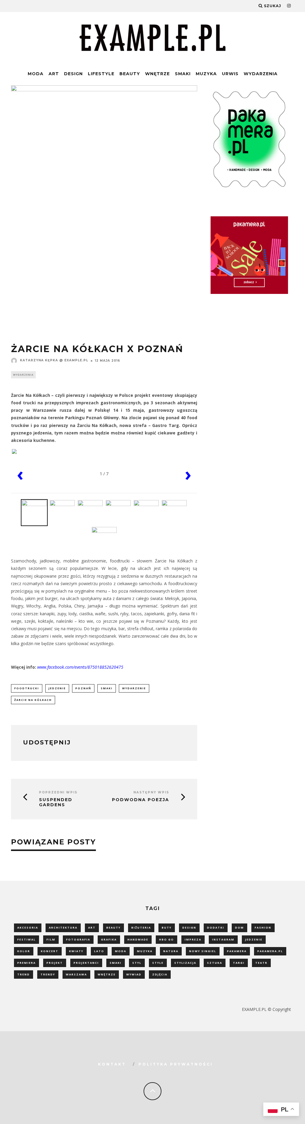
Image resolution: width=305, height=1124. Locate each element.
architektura (63, 927)
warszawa (76, 974)
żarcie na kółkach (33, 700)
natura (170, 951)
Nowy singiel (202, 951)
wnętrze (107, 974)
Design (73, 73)
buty (167, 927)
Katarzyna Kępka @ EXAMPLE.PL (54, 360)
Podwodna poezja (140, 799)
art (92, 927)
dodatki (215, 927)
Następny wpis (151, 792)
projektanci (86, 963)
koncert (49, 951)
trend (23, 974)
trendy (48, 974)
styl (136, 963)
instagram (223, 939)
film (50, 939)
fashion (263, 927)
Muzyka (206, 73)
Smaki (183, 73)
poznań (83, 688)
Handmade (137, 939)
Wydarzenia (261, 73)
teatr (261, 963)
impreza (193, 939)
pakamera (237, 951)
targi (239, 963)
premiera (26, 963)
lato (99, 951)
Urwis (230, 73)
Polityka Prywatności (176, 1064)
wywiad (133, 974)
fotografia (78, 939)
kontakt (112, 1064)
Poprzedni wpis (58, 792)
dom (239, 927)
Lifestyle (101, 73)
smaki (107, 688)
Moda (35, 73)
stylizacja (185, 963)
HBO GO (166, 939)
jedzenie (57, 688)
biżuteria (141, 927)
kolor (23, 951)
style (158, 963)
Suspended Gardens (55, 802)
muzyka (144, 951)
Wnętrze (157, 73)
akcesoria (27, 927)
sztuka (214, 963)
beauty (113, 927)
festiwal (26, 939)
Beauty (129, 73)
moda (120, 951)
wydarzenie (134, 688)
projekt (54, 963)
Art (54, 73)
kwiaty (76, 951)
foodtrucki (26, 688)
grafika (109, 939)
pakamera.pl (270, 951)
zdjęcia (159, 974)
